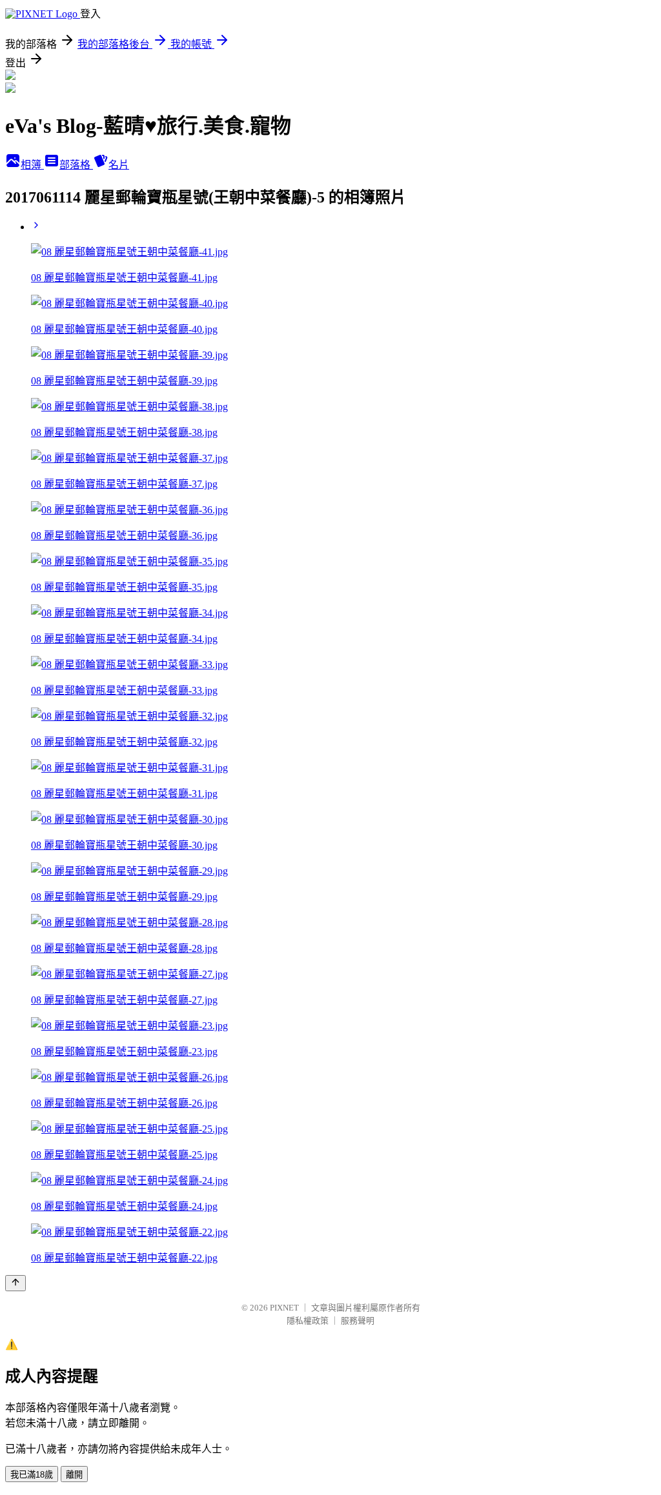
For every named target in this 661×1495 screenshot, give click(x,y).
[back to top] (15, 1283)
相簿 (32, 164)
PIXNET (284, 1307)
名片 (118, 164)
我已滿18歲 (31, 1475)
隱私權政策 (308, 1320)
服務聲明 (357, 1320)
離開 (74, 1475)
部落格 (76, 164)
